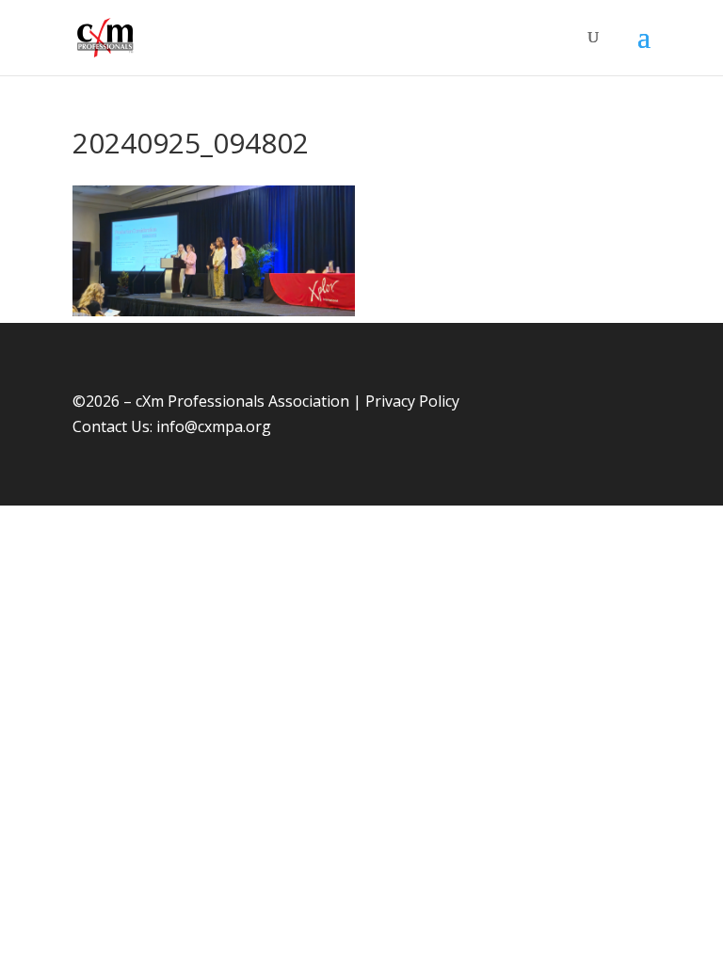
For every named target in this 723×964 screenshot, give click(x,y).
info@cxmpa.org (213, 426)
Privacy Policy (412, 401)
